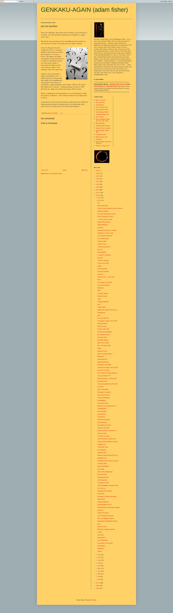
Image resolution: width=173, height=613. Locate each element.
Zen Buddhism (102, 400)
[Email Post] (61, 113)
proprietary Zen (102, 458)
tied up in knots (102, 433)
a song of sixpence (103, 293)
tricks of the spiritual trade (105, 472)
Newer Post (44, 170)
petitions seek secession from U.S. (107, 406)
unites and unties (102, 474)
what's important (102, 480)
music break (101, 494)
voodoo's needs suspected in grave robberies (110, 208)
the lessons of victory (104, 370)
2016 (97, 184)
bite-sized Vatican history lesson (107, 214)
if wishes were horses (104, 436)
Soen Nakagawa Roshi (102, 112)
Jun (99, 566)
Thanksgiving (101, 312)
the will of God (102, 526)
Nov (99, 200)
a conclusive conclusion (104, 255)
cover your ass (102, 488)
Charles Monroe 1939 (102, 109)
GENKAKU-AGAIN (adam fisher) (84, 9)
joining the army (102, 381)
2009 (97, 588)
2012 (97, 195)
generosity (100, 227)
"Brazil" (100, 551)
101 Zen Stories (100, 102)
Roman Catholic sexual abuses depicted (109, 507)
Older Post (84, 170)
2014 (97, 190)
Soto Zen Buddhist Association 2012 (108, 485)
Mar (99, 574)
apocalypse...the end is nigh (105, 233)
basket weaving (102, 326)
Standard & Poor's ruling (105, 491)
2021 (97, 170)
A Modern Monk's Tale (102, 114)
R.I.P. (99, 280)
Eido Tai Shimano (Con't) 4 (105, 216)
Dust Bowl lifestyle (103, 340)
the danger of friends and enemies (107, 496)
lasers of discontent (103, 389)
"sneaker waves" (102, 244)
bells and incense (102, 422)
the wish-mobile (102, 411)
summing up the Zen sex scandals (107, 230)
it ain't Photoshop (102, 540)
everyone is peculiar (103, 271)
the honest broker (102, 323)
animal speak (101, 546)
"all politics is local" (103, 483)
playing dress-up (102, 351)
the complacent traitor (104, 334)
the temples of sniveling (104, 365)
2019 (97, 176)
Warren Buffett (102, 252)
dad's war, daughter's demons (106, 518)
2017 (97, 181)
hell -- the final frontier (104, 345)
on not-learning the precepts (105, 516)
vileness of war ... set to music (106, 277)
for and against (102, 450)
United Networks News (104, 222)
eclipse (99, 348)
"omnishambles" (102, 408)
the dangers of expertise (104, 392)
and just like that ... (103, 359)
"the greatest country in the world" (107, 321)
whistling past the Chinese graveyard (108, 461)
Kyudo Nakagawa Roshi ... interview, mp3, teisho (103, 120)
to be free (100, 274)
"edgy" (99, 299)
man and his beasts (103, 403)
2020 (97, 173)
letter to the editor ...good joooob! (107, 378)
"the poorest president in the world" (108, 384)
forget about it (102, 537)
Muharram (100, 288)
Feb (99, 577)
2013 (97, 192)
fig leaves (100, 258)
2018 (97, 179)
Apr (99, 571)
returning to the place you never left (108, 367)
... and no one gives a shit (105, 219)
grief (99, 315)
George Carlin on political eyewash (107, 441)
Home (64, 170)
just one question (102, 269)
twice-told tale (102, 414)
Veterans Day (101, 417)
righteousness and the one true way (107, 310)
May (99, 568)
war (99, 203)
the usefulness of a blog (104, 425)
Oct (99, 555)
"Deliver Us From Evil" (102, 146)
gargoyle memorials (103, 362)
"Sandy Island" (102, 307)
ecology (100, 532)
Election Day (101, 499)
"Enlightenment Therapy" (103, 126)
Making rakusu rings (101, 137)
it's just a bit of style (103, 263)
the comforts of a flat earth (105, 543)
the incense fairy (102, 337)
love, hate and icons (103, 318)
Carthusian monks (101, 134)
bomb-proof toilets (103, 205)
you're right (101, 469)
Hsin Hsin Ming (100, 123)
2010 (97, 585)
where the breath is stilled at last (107, 439)
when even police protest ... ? (106, 354)
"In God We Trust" (103, 447)
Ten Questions (100, 105)
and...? (99, 304)
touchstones (101, 548)
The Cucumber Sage (101, 107)
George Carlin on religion (103, 128)
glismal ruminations (103, 466)
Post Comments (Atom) (55, 173)
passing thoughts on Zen (104, 504)
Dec (99, 198)
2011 (97, 583)
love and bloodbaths (103, 238)
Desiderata (99, 139)
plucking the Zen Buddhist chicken (107, 521)
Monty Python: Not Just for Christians (103, 142)
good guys (100, 510)
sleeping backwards (103, 477)
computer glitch (102, 452)
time (99, 524)
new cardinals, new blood (105, 282)
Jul (99, 563)
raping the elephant (103, 211)
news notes (101, 387)
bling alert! (101, 356)
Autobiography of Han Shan (102, 131)
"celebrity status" (102, 463)
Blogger (94, 600)
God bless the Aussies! (104, 419)
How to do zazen (100, 100)
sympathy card (102, 444)
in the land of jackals (103, 285)
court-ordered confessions (105, 236)
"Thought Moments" (103, 302)
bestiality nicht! (102, 241)
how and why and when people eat (107, 373)
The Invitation (100, 117)
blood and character (103, 502)
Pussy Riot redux (102, 296)
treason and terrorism (104, 395)
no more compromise (104, 398)
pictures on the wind (103, 329)
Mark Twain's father (103, 343)
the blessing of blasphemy (105, 332)
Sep (99, 557)
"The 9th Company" (103, 260)
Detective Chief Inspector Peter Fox (108, 455)
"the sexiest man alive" (104, 247)
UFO (99, 290)
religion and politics (103, 513)
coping (99, 266)
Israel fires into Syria (103, 428)
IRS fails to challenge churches (106, 529)
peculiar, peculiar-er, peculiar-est (107, 430)
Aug (99, 560)
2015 (97, 187)
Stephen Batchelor (103, 225)
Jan (99, 579)
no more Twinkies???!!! (104, 376)
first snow (100, 249)
